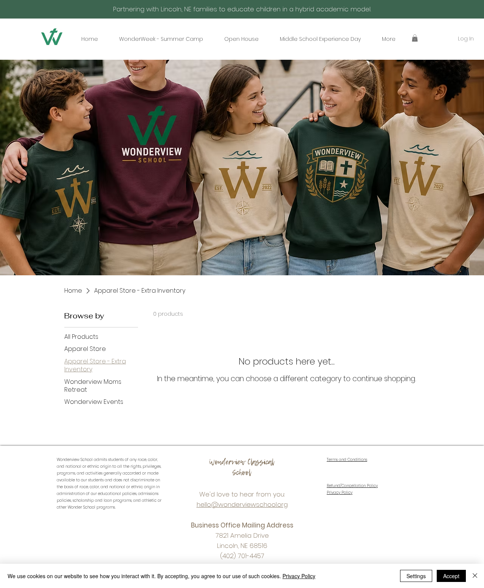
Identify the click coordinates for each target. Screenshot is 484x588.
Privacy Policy (298, 576)
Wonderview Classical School (241, 467)
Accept (451, 576)
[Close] (474, 576)
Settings (416, 576)
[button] (415, 38)
